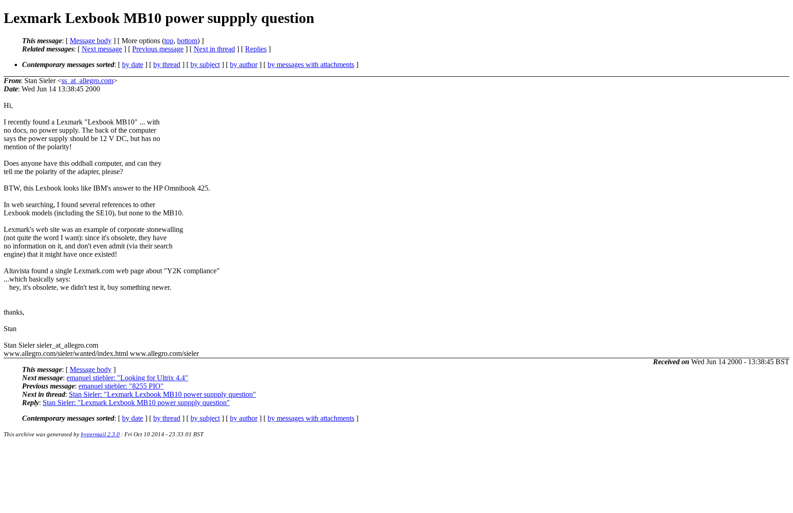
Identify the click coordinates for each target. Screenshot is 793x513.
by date (132, 64)
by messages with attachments (311, 64)
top (168, 41)
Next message (102, 49)
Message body (91, 41)
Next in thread (214, 49)
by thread (166, 64)
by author (243, 64)
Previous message (158, 49)
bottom (187, 41)
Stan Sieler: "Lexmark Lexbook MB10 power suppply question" (162, 394)
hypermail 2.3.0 (100, 434)
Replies (256, 49)
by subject (205, 64)
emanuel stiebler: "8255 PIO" (121, 386)
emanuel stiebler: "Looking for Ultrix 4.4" (127, 378)
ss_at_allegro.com (87, 81)
